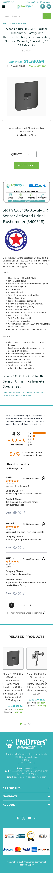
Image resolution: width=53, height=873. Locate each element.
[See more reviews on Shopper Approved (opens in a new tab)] (24, 513)
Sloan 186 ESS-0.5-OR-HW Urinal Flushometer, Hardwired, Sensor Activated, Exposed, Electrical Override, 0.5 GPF (37, 684)
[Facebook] (18, 818)
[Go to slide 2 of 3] (25, 724)
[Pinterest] (35, 818)
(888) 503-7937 (8, 2)
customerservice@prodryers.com (26, 777)
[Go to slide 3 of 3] (29, 724)
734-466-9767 (26, 768)
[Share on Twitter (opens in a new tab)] (19, 513)
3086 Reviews (17, 444)
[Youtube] (29, 818)
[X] (23, 818)
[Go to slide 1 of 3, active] (21, 724)
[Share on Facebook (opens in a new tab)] (15, 513)
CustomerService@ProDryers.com (39, 2)
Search (47, 16)
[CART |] (49, 6)
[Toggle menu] (3, 6)
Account (43, 6)
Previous (2, 683)
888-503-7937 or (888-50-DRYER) (26, 771)
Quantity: (17, 154)
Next (45, 683)
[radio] (37, 433)
